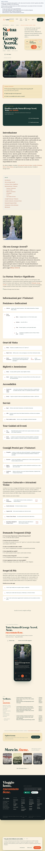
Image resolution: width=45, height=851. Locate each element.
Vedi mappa (8, 54)
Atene (17, 25)
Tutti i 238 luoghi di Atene (22, 768)
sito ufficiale (32, 359)
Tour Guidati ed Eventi (11, 196)
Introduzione (8, 180)
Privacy (38, 799)
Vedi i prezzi (21, 20)
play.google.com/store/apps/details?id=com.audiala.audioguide (20, 10)
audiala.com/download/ (16, 11)
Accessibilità (8, 193)
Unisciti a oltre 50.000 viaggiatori (25, 640)
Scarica (14, 809)
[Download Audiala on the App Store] (27, 792)
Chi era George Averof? (10, 182)
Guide (17, 19)
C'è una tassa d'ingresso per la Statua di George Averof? (19, 88)
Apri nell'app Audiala (34, 46)
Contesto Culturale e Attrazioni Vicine (13, 201)
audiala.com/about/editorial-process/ (16, 12)
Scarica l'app (40, 20)
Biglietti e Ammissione (11, 191)
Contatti (30, 806)
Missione (23, 807)
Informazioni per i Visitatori (11, 186)
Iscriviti (39, 789)
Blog (22, 805)
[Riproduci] (27, 41)
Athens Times (36, 500)
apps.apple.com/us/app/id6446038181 (13, 8)
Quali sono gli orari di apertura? (13, 93)
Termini (38, 801)
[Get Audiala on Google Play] (34, 792)
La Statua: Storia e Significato (11, 184)
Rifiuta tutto (29, 847)
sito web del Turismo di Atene (25, 165)
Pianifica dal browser (34, 122)
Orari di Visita (9, 190)
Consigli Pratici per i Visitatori (11, 199)
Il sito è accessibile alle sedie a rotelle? (15, 96)
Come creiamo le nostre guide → (34, 730)
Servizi (7, 194)
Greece (12, 25)
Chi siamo (23, 799)
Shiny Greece (10, 167)
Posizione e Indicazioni (11, 188)
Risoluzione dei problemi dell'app (31, 803)
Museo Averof (37, 522)
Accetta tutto (37, 847)
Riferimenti (7, 207)
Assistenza (31, 799)
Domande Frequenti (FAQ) (11, 203)
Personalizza (22, 847)
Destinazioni (11, 19)
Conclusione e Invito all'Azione (11, 205)
